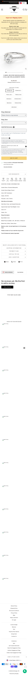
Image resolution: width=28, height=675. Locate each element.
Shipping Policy (14, 608)
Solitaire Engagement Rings (14, 650)
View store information (8, 166)
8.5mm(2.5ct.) (18, 98)
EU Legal (14, 619)
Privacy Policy (14, 612)
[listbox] (14, 115)
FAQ (14, 629)
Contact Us (13, 636)
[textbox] (10, 130)
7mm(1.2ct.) (9, 94)
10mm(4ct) (14, 107)
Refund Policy (14, 605)
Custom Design (13, 624)
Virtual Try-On (14, 254)
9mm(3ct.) (9, 102)
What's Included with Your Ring (14, 245)
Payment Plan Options (14, 631)
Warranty (14, 627)
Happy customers (14, 617)
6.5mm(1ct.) (18, 90)
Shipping (9, 82)
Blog (14, 615)
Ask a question (14, 257)
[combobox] (14, 130)
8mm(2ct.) (9, 98)
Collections (14, 641)
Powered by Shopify (14, 673)
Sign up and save (13, 656)
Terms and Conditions (14, 610)
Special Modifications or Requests (9, 146)
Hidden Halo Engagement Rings (14, 652)
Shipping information (14, 248)
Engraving (4, 138)
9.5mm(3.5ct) (18, 102)
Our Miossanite (14, 174)
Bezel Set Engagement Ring (14, 648)
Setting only (9, 90)
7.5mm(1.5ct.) (18, 94)
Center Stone (14, 87)
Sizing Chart (14, 633)
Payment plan (14, 251)
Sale (14, 643)
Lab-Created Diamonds (14, 645)
